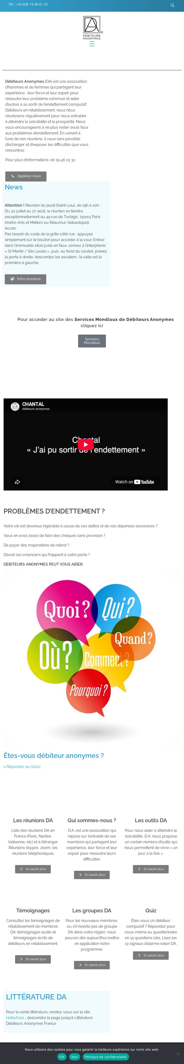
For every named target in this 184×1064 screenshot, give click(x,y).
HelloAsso (15, 1017)
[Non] (178, 1053)
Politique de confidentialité (106, 1057)
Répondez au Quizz (23, 766)
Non (74, 1057)
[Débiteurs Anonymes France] (92, 28)
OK (62, 1057)
